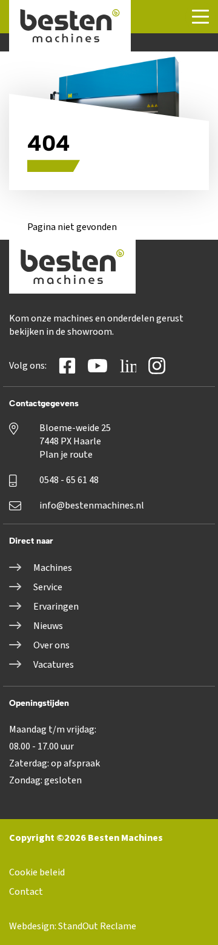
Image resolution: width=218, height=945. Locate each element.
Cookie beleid (37, 872)
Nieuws (48, 626)
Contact (26, 891)
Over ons (51, 645)
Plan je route (66, 454)
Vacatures (53, 664)
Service (47, 587)
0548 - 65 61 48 (69, 480)
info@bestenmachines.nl (91, 505)
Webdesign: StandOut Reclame (72, 926)
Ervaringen (56, 606)
